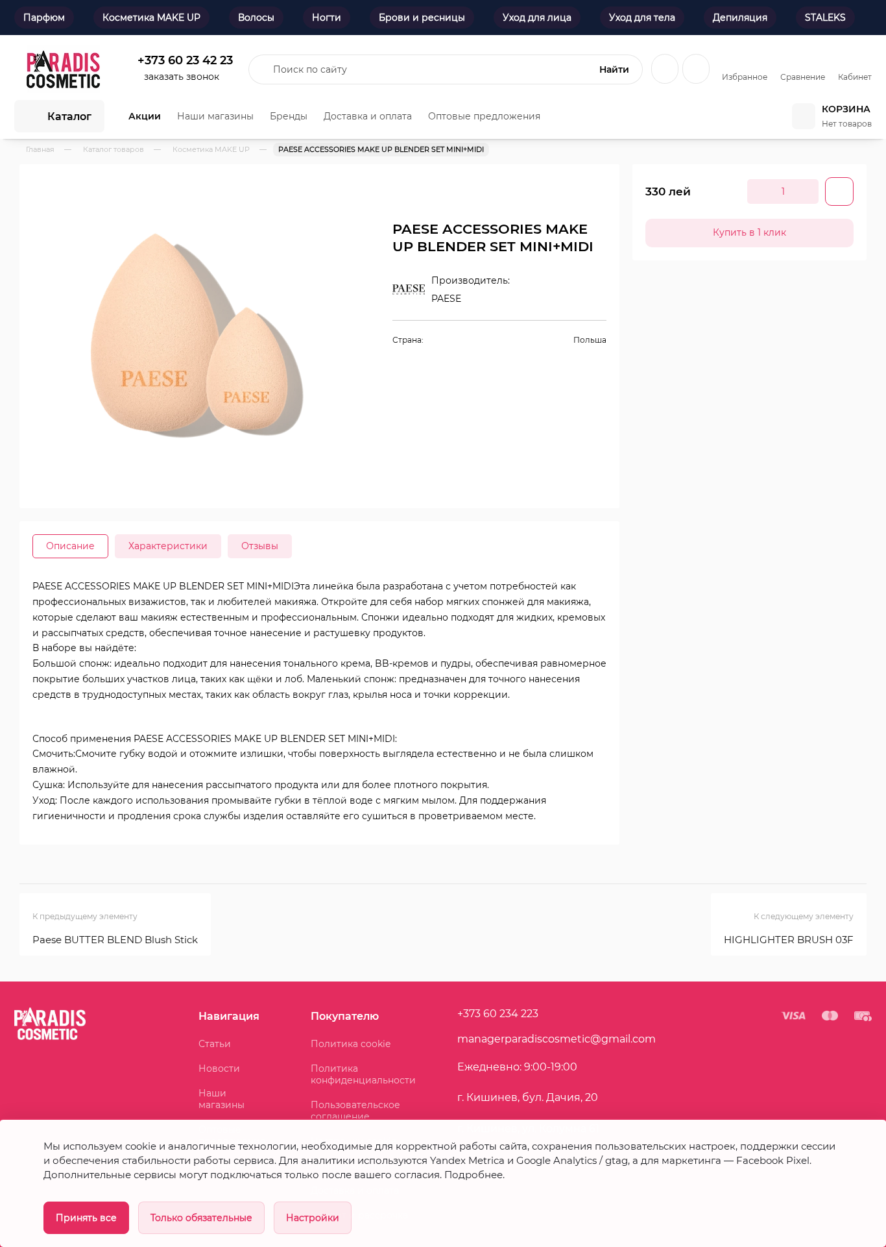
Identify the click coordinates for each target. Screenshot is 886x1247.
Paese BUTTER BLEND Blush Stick (115, 939)
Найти (614, 69)
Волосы (256, 17)
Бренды (288, 116)
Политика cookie (350, 1044)
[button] (334, 193)
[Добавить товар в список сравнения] (579, 191)
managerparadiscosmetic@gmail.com (556, 1039)
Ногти (326, 17)
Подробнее (473, 1175)
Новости (219, 1068)
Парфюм (44, 17)
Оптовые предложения (484, 116)
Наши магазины (215, 116)
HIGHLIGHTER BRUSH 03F (789, 939)
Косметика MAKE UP (151, 17)
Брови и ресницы (422, 17)
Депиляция (740, 17)
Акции (144, 116)
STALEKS (825, 17)
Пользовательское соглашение (355, 1110)
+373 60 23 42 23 (185, 60)
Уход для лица (537, 17)
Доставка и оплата (368, 116)
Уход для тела (642, 17)
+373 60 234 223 (497, 1013)
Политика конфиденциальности (363, 1074)
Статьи (214, 1044)
